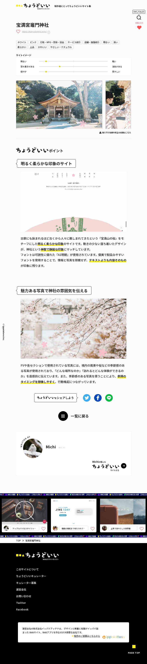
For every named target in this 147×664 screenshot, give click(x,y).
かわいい (42, 47)
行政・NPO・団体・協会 (52, 42)
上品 (32, 47)
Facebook (22, 609)
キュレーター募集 (26, 583)
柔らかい (22, 47)
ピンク (33, 42)
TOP (18, 540)
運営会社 (21, 589)
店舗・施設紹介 (91, 42)
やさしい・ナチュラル (61, 47)
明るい (106, 42)
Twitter (21, 603)
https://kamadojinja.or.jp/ (34, 31)
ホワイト (22, 42)
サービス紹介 (74, 42)
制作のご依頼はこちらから (87, 635)
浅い (115, 42)
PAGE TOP (134, 652)
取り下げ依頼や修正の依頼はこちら (116, 132)
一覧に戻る (80, 416)
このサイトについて (27, 569)
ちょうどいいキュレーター (31, 576)
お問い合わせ (23, 596)
